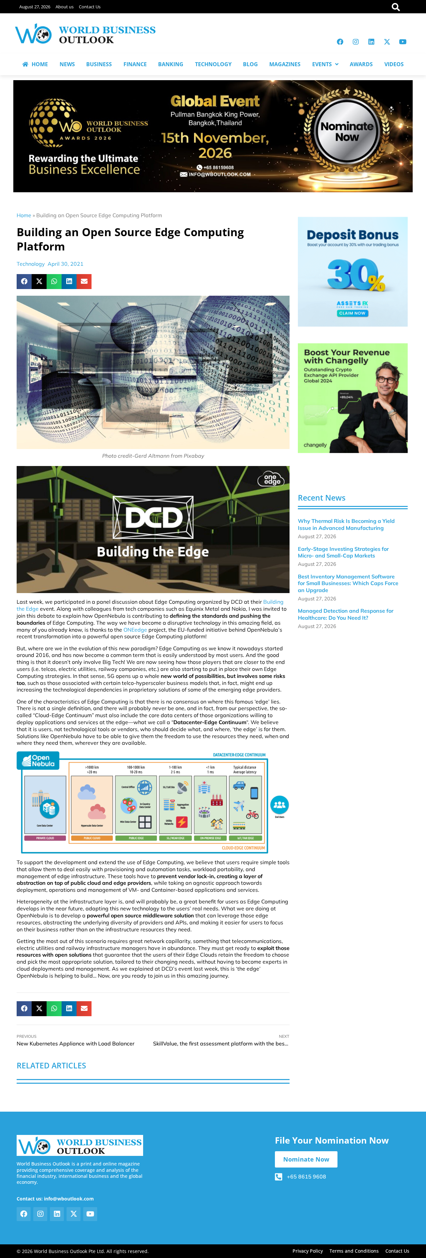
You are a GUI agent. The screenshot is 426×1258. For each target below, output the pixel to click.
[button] (24, 281)
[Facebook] (340, 42)
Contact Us (90, 7)
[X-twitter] (387, 42)
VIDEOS (394, 64)
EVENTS (322, 64)
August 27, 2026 (34, 7)
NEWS (67, 64)
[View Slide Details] (353, 272)
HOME (40, 64)
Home (24, 215)
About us (65, 7)
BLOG (250, 64)
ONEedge (135, 629)
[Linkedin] (371, 42)
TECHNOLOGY (213, 64)
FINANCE (135, 64)
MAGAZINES (285, 64)
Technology (31, 263)
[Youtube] (402, 42)
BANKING (170, 64)
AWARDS (361, 64)
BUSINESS (99, 64)
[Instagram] (355, 42)
